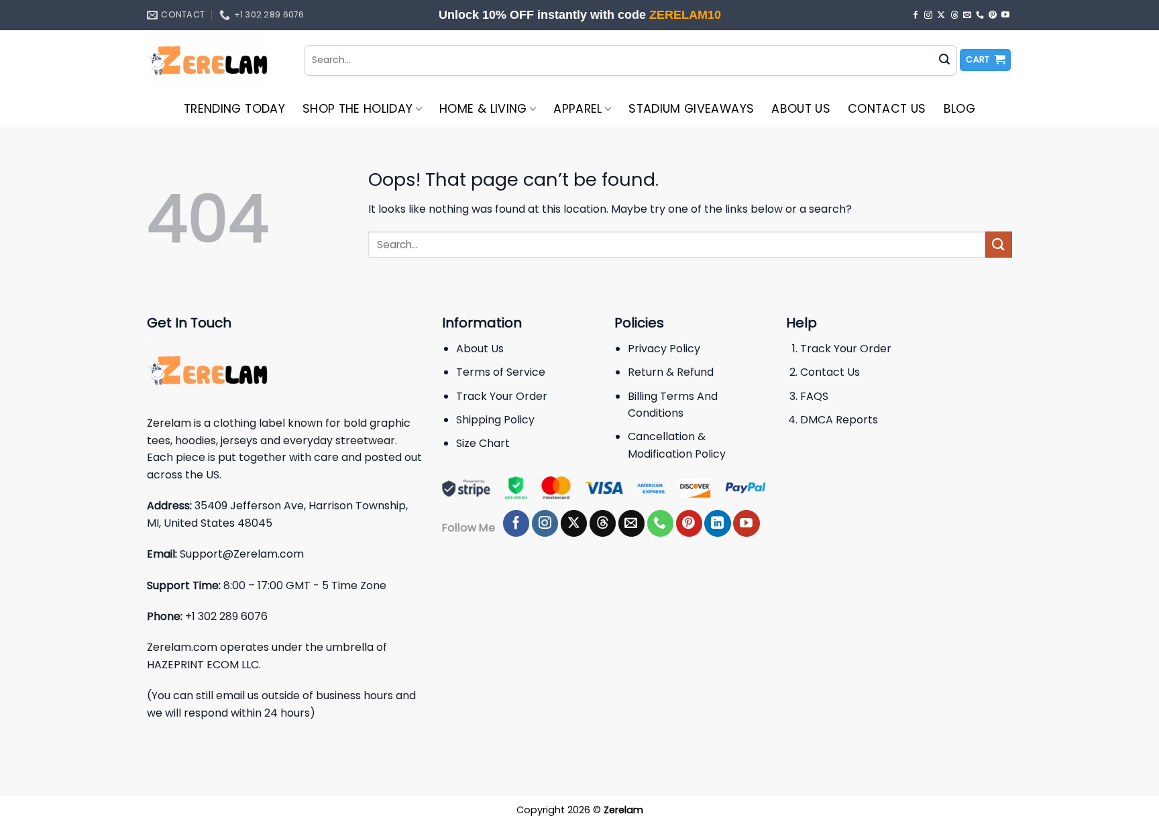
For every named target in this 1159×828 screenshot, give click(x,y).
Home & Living (483, 109)
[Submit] (944, 60)
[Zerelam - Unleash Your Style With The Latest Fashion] (215, 60)
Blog (959, 109)
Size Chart (483, 443)
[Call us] (980, 15)
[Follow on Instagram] (928, 15)
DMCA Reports (839, 419)
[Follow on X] (941, 15)
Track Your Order (501, 396)
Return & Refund (671, 372)
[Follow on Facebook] (916, 15)
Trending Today (234, 109)
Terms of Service (500, 372)
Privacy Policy (664, 348)
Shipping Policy (495, 419)
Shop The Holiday (357, 109)
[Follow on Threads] (954, 15)
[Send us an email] (967, 15)
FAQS (814, 396)
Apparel (577, 109)
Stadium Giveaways (691, 109)
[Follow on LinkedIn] (717, 523)
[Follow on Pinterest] (993, 15)
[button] (985, 60)
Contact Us (887, 109)
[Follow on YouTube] (1005, 15)
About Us (800, 109)
